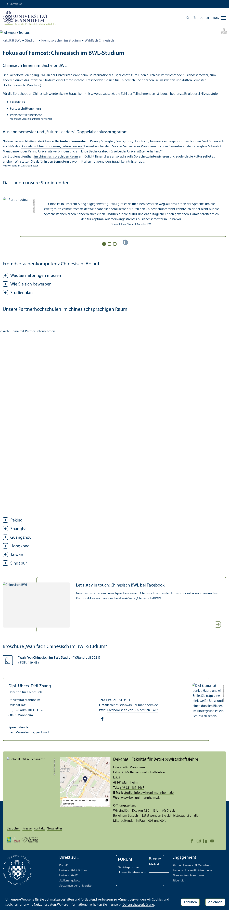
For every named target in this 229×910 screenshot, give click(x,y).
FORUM (125, 859)
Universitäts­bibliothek (73, 870)
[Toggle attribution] (107, 800)
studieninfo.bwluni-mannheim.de (149, 793)
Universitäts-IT (68, 875)
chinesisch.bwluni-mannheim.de (133, 705)
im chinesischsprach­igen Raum (56, 156)
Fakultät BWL (12, 40)
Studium (31, 40)
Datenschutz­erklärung (138, 904)
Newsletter (54, 828)
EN (207, 18)
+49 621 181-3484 (117, 700)
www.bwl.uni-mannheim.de (140, 798)
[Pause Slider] (125, 242)
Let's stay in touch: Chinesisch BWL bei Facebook (120, 585)
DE (201, 18)
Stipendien (179, 880)
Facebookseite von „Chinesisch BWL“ (132, 710)
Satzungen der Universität (75, 885)
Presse (27, 828)
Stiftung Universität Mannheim (191, 865)
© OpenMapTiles (71, 800)
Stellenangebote (69, 880)
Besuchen (13, 828)
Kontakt (39, 828)
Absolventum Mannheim (188, 875)
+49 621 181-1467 (132, 787)
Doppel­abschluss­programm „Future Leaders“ (52, 146)
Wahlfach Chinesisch (99, 40)
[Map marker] (85, 779)
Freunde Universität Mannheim (192, 870)
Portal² (63, 865)
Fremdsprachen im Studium (61, 40)
